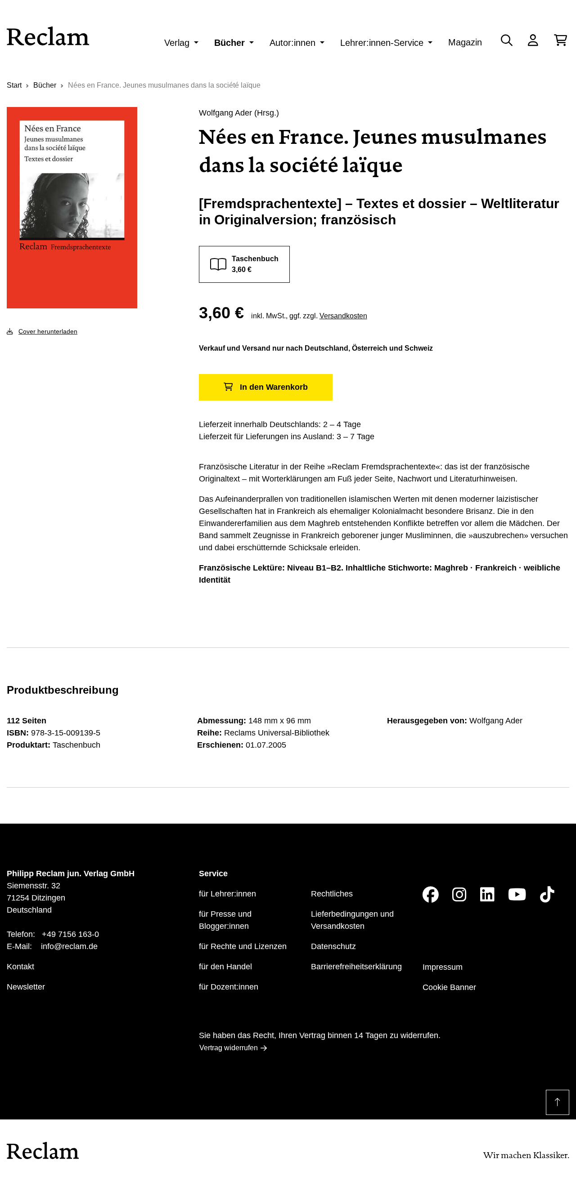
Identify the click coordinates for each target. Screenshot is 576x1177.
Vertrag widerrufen (228, 1048)
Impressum (443, 967)
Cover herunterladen (47, 331)
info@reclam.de (69, 946)
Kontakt (20, 966)
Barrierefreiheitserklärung (356, 966)
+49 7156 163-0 (70, 934)
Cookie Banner (449, 987)
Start (14, 85)
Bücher (229, 43)
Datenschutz (333, 946)
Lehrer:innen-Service (381, 43)
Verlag (176, 43)
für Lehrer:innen (227, 893)
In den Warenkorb (274, 387)
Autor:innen (292, 43)
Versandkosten (343, 316)
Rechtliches (332, 893)
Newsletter (26, 986)
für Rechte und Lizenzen (243, 946)
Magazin (465, 42)
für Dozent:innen (228, 986)
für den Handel (225, 966)
